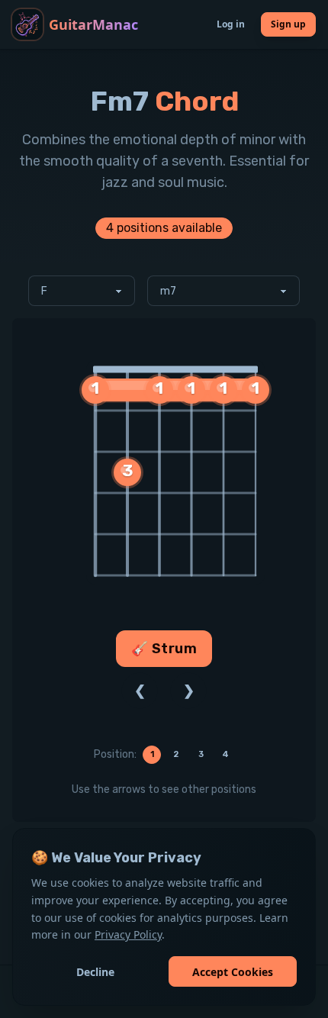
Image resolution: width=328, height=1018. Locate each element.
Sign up (288, 24)
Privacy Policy (128, 934)
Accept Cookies (232, 972)
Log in (231, 24)
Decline (95, 972)
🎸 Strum (164, 649)
